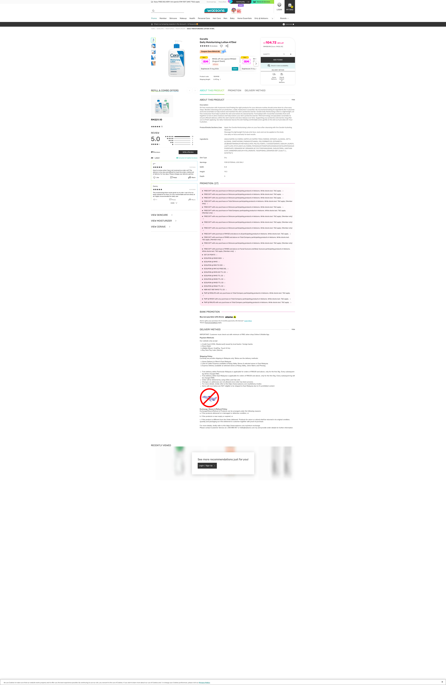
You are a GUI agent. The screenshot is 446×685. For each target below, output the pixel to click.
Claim (235, 69)
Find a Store (222, 2)
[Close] (442, 681)
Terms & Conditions (211, 322)
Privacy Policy (204, 682)
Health (192, 18)
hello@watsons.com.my (248, 428)
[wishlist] (221, 46)
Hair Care (217, 18)
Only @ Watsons (261, 18)
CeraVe (204, 39)
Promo (154, 18)
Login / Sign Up (206, 465)
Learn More (248, 321)
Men (225, 18)
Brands (283, 18)
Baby (232, 18)
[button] (290, 6)
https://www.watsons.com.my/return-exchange (243, 425)
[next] (272, 18)
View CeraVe (158, 227)
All (152, 158)
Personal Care (204, 18)
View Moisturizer (161, 221)
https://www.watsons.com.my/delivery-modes (245, 384)
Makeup (183, 18)
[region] (223, 682)
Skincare (173, 18)
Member (163, 18)
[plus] (290, 54)
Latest (157, 158)
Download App (211, 2)
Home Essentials (244, 18)
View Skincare (159, 215)
